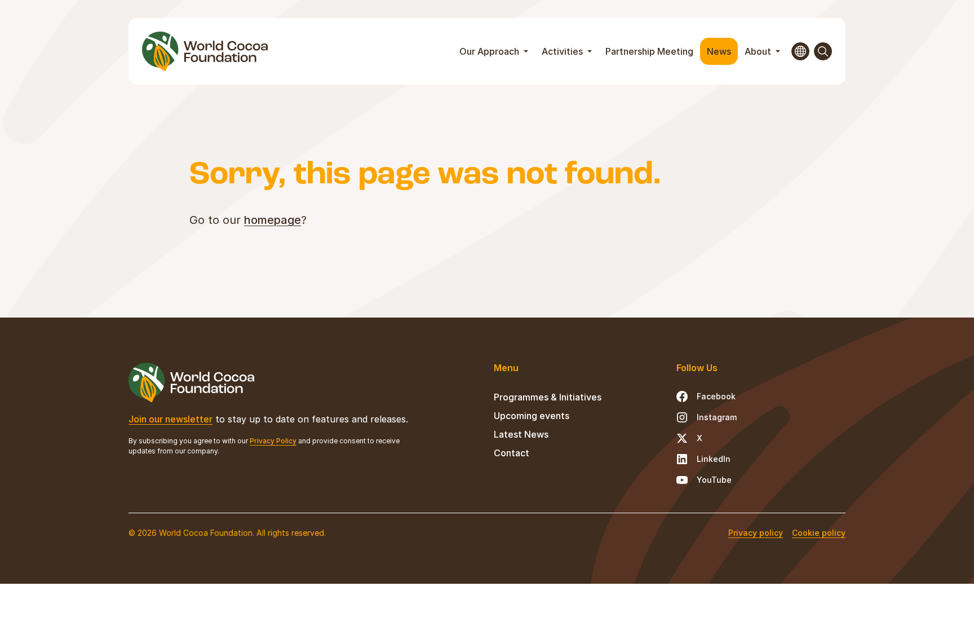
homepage (272, 220)
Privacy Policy (273, 441)
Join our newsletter (170, 419)
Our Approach (490, 51)
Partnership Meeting (649, 51)
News (719, 51)
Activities (563, 51)
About (759, 51)
